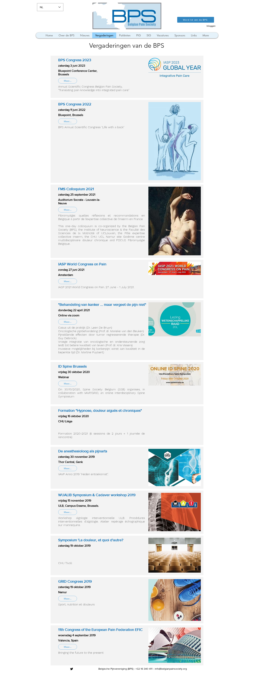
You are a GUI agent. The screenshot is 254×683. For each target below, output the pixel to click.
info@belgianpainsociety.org (171, 668)
